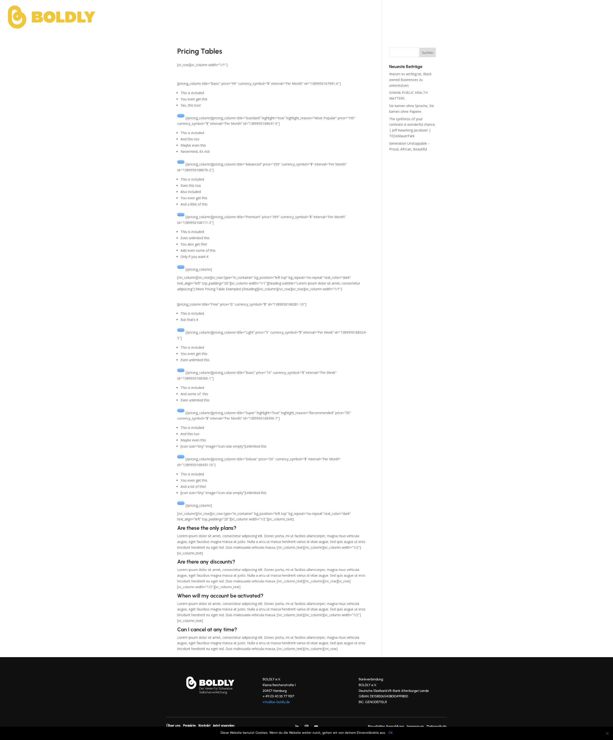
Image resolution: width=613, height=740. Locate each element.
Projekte (485, 17)
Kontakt (508, 17)
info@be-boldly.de (276, 702)
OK (390, 732)
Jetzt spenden (538, 17)
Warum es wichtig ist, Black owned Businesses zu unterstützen (410, 80)
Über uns (461, 17)
